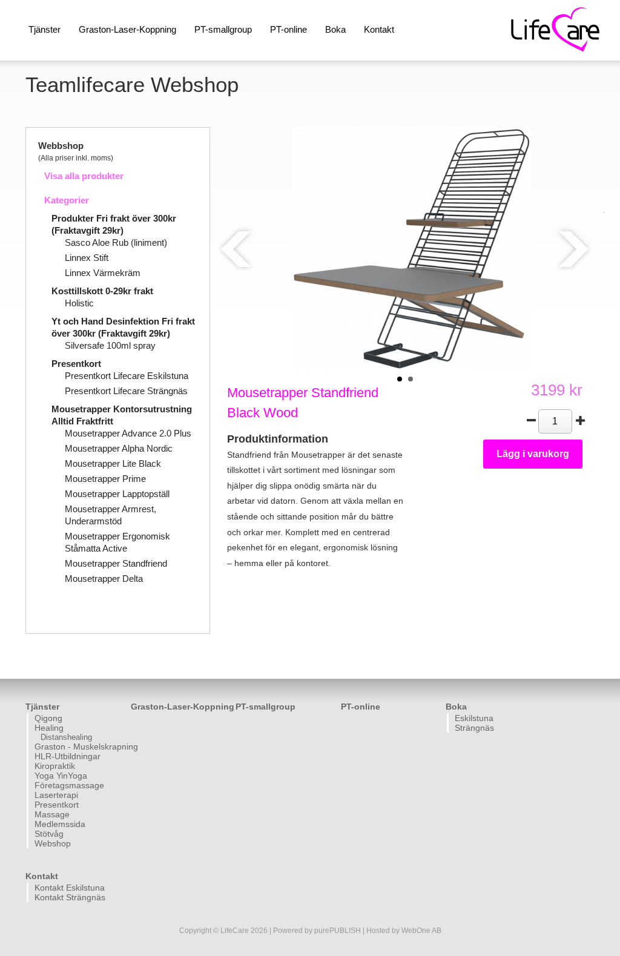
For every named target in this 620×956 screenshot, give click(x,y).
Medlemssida (60, 824)
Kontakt (379, 29)
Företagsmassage (69, 785)
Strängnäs (474, 728)
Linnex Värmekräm (102, 273)
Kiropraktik (55, 766)
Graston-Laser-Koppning (127, 29)
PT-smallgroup (223, 29)
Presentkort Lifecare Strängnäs (126, 391)
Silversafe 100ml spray (110, 345)
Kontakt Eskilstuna (70, 887)
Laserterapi (56, 795)
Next (573, 248)
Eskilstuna (474, 718)
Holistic (79, 303)
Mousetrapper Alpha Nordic (119, 448)
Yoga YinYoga (61, 775)
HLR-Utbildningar (68, 756)
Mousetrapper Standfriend (116, 563)
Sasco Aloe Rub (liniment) (116, 242)
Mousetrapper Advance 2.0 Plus (128, 433)
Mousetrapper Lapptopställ (117, 494)
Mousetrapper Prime (105, 478)
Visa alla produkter (84, 176)
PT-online (288, 29)
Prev (236, 248)
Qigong (48, 718)
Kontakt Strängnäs (70, 897)
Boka (335, 29)
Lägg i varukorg (532, 454)
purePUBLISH (337, 930)
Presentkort (76, 363)
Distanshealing (66, 737)
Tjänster (44, 29)
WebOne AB (421, 930)
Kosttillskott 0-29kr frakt (102, 291)
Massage (52, 814)
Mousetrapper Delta (104, 578)
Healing (49, 728)
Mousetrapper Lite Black (113, 463)
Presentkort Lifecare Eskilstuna (126, 376)
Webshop (53, 843)
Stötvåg (49, 834)
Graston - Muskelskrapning (81, 746)
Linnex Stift (86, 257)
